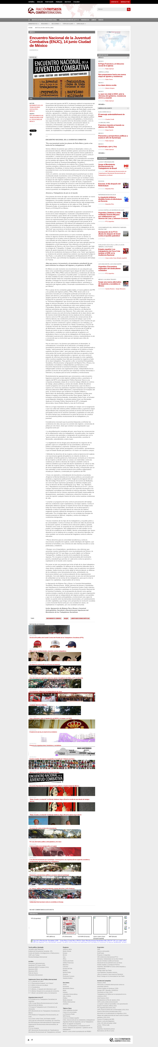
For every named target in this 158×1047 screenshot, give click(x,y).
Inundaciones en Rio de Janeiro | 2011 (108, 1000)
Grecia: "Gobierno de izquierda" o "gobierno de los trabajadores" (77, 1028)
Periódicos (85, 20)
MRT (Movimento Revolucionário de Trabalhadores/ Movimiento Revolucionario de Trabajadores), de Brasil (112, 173)
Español (31, 2)
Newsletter (125, 2)
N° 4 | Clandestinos (34, 987)
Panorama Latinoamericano (36, 963)
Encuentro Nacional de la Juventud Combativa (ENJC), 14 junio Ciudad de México (54, 786)
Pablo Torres (109, 79)
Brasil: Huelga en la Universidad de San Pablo (110, 976)
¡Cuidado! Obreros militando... (39, 705)
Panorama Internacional (35, 975)
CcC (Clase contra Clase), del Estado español (41, 1018)
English (40, 2)
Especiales (80, 24)
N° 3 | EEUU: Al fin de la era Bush (38, 985)
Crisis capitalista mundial (70, 1010)
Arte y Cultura (67, 996)
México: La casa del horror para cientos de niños (44, 772)
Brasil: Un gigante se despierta (72, 1024)
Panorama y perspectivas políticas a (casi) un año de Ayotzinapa (49, 875)
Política (65, 998)
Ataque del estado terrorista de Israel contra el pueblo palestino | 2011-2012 (113, 1016)
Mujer (66, 618)
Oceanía (65, 974)
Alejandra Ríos (109, 188)
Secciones (55, 24)
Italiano (76, 2)
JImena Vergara (109, 88)
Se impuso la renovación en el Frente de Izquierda (45, 664)
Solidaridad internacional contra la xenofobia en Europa (46, 902)
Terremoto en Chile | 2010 (104, 992)
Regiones (44, 24)
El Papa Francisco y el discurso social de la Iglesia (111, 65)
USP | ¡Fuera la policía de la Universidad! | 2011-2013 (113, 1009)
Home (30, 28)
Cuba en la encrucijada (70, 1012)
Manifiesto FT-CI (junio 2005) (36, 965)
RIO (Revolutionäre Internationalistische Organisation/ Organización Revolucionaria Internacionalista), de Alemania (44, 1024)
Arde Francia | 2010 (103, 998)
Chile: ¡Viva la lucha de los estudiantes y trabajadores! (79, 1020)
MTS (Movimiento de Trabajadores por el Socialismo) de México (36, 118)
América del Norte (68, 961)
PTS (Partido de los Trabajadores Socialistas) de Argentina (42, 1000)
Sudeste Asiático (68, 978)
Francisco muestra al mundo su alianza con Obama (111, 126)
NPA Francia (66, 1016)
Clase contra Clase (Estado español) (116, 258)
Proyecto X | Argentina (103, 955)
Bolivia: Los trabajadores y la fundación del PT (76, 1025)
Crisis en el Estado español (71, 1018)
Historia (65, 992)
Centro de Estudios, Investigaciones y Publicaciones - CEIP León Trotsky (44, 954)
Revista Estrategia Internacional (44, 20)
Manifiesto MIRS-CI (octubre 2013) (38, 967)
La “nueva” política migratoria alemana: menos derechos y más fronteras (52, 888)
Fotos (33, 57)
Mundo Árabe (67, 972)
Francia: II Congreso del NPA (105, 1019)
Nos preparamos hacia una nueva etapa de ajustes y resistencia (112, 75)
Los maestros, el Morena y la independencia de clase (46, 691)
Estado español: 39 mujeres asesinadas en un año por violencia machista (52, 759)
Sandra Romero (110, 289)
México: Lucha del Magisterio (105, 1021)
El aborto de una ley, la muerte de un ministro (43, 732)
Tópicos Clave (68, 24)
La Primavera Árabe (69, 1014)
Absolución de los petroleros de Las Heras (109, 963)
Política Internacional (69, 1002)
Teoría (65, 984)
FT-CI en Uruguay (33, 1028)
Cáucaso (65, 966)
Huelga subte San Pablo (104, 970)
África (64, 959)
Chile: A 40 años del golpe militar (106, 1023)
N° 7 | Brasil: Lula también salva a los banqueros (42, 993)
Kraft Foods (100, 953)
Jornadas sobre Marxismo (36, 949)
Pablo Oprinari (109, 69)
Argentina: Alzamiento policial (106, 1029)
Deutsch (68, 2)
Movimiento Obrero (53, 618)
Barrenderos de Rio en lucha (105, 1031)
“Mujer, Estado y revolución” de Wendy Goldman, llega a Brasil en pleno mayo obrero (55, 815)
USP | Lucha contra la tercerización (107, 1002)
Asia (64, 957)
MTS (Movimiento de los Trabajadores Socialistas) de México (44, 1012)
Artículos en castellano (44, 28)
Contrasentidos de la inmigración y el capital (43, 846)
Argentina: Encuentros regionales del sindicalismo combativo (109, 268)
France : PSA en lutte (103, 1025)
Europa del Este (67, 968)
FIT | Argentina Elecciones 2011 (106, 1007)
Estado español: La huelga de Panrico (108, 964)
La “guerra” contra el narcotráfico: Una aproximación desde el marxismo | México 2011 (112, 1005)
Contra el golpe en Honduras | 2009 (107, 988)
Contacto (114, 2)
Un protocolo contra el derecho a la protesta (43, 828)
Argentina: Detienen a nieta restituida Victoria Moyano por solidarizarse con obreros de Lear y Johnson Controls (113, 215)
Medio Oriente (67, 951)
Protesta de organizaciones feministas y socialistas (45, 745)
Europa (65, 953)
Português (49, 2)
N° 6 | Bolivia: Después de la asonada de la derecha (43, 991)
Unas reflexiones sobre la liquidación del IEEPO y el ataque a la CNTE (51, 718)
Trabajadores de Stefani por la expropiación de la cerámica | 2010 (111, 995)
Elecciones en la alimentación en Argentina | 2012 (112, 1013)
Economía (66, 986)
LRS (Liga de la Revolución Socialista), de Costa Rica (44, 1020)
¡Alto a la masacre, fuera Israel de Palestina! (110, 974)
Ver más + (101, 104)
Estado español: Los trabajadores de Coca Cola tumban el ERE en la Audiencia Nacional (109, 252)
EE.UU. (65, 955)
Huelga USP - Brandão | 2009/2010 (107, 990)
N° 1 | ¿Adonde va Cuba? (35, 981)
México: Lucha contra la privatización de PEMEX (77, 1031)
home (29, 20)
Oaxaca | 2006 (101, 982)
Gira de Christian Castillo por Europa (108, 961)
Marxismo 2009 (33, 971)
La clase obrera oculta (107, 85)
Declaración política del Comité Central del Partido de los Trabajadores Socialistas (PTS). (57, 637)
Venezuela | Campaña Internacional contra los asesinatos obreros (110, 985)
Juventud (65, 1004)
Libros (93, 20)
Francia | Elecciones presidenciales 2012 (109, 1011)
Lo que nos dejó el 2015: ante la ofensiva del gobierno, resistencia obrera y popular (112, 96)
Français (59, 2)
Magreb (65, 970)
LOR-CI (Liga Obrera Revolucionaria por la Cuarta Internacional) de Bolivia (43, 1004)
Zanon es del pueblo (103, 951)
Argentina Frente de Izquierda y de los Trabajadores (78, 1022)
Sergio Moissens (120, 289)
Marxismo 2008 (33, 969)
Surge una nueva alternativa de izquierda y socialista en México (109, 284)
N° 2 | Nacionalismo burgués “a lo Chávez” (40, 983)
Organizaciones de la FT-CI (69, 20)
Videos (100, 20)
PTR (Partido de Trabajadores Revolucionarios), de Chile (43, 1015)
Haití (98, 949)
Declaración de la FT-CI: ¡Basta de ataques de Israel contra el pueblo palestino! (109, 234)
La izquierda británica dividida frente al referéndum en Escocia (110, 199)
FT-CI (79, 10)
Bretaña (99, 1027)
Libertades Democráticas (80, 618)
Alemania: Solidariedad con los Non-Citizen (110, 959)
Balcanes (65, 964)
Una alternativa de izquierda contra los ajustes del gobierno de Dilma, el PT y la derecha (56, 678)
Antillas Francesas (68, 963)
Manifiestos (32, 24)
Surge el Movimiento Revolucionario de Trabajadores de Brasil (107, 166)
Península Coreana (68, 976)
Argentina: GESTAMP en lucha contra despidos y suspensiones (111, 967)
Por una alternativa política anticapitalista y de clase (45, 842)
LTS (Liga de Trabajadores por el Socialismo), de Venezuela (42, 1008)
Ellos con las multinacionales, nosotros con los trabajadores (48, 651)
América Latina (67, 949)
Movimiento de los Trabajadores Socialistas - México (36, 108)
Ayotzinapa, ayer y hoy (107, 146)
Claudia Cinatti (109, 119)
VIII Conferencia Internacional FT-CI (107, 957)
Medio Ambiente (67, 1000)
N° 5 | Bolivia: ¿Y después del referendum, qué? (42, 989)
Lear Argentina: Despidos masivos (107, 972)
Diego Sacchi (109, 130)
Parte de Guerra (33, 973)
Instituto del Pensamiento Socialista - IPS (40, 951)
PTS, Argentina (109, 221)
